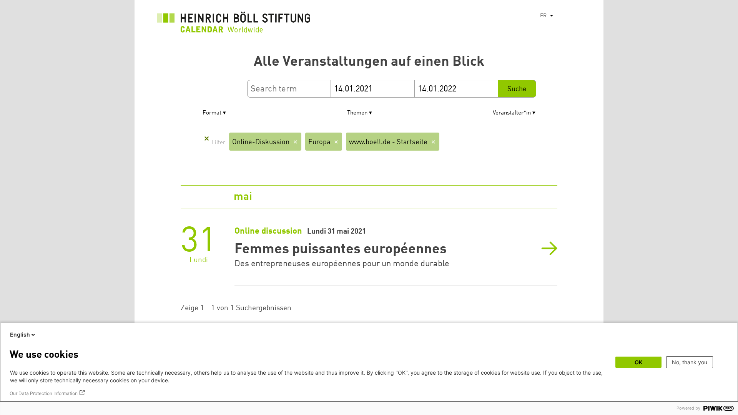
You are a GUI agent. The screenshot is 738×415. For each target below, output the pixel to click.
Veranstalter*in (512, 113)
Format (212, 113)
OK (638, 362)
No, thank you (689, 362)
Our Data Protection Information (44, 393)
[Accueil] (234, 24)
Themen (357, 113)
